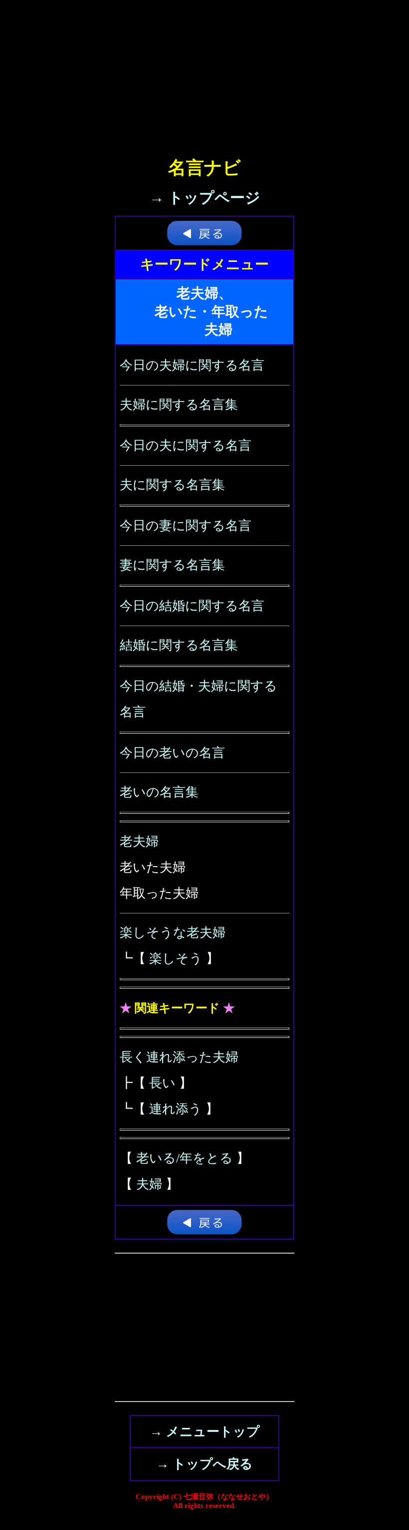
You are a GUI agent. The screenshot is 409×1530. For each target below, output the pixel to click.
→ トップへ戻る (204, 1464)
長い (162, 1083)
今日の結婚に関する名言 (192, 606)
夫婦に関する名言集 (179, 404)
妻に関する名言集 (172, 565)
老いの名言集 (159, 792)
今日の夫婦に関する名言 (192, 365)
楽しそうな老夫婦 (172, 932)
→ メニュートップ (205, 1431)
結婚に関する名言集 (179, 645)
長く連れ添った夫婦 (179, 1057)
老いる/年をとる (184, 1158)
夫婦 (149, 1184)
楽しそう (176, 958)
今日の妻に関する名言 (185, 525)
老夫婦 (139, 841)
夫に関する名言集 (172, 485)
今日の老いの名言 (172, 753)
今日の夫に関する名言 (185, 445)
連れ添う (175, 1109)
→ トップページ (204, 197)
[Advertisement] (204, 69)
